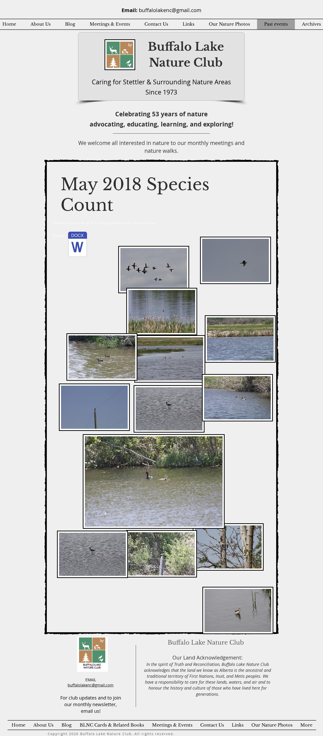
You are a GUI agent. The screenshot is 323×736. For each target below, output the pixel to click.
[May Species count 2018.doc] (77, 245)
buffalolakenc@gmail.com (170, 10)
